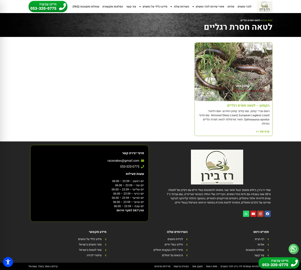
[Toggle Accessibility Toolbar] (8, 262)
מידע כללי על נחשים (155, 7)
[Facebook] (267, 214)
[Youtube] (253, 214)
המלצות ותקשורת (112, 7)
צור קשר (131, 7)
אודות (230, 7)
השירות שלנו (181, 7)
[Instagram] (260, 214)
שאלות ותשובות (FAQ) (85, 7)
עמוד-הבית (267, 20)
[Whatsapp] (246, 214)
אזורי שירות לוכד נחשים (210, 7)
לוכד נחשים (245, 7)
